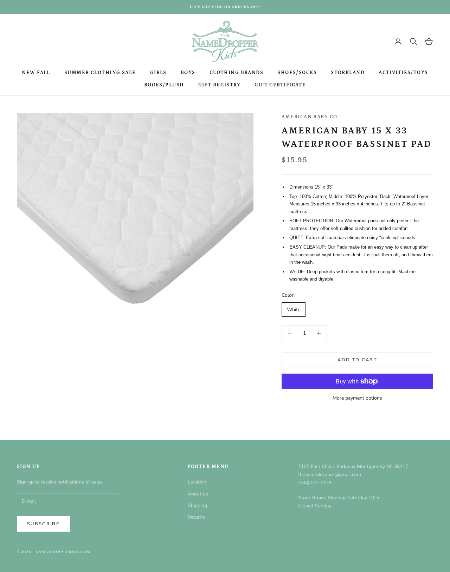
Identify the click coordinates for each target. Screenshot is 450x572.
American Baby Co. (310, 117)
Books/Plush (164, 85)
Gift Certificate (280, 85)
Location (197, 482)
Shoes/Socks (297, 72)
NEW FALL (36, 72)
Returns (196, 517)
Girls (158, 72)
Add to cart (357, 360)
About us (198, 494)
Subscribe (43, 524)
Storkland (348, 72)
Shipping (197, 505)
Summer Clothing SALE (100, 72)
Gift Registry (219, 85)
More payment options (357, 398)
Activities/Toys (403, 72)
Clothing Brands (237, 72)
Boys (188, 72)
